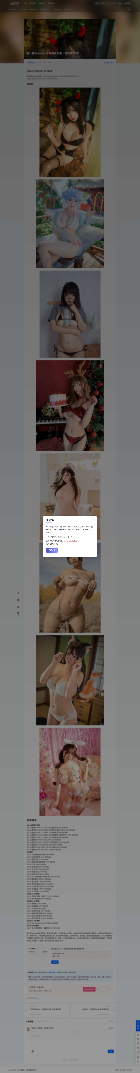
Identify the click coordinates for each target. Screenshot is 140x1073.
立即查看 (52, 550)
